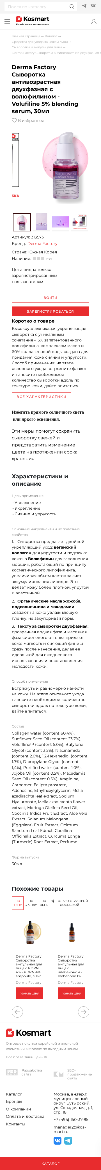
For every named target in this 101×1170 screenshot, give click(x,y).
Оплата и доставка (25, 1116)
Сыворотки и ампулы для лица (37, 47)
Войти (50, 297)
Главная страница (26, 36)
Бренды (14, 1101)
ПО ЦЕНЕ (44, 903)
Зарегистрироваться (50, 311)
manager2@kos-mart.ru (70, 1129)
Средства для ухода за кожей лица (40, 42)
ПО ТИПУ (18, 903)
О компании (18, 1109)
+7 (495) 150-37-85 (71, 1119)
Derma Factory (42, 243)
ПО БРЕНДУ (31, 903)
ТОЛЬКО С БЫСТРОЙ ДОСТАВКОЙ (72, 903)
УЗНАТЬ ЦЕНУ (29, 993)
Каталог (51, 36)
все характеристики (41, 397)
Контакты (15, 1124)
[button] (22, 222)
